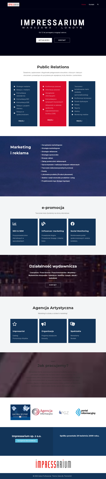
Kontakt (91, 4)
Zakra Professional (44, 476)
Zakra (59, 476)
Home (83, 4)
